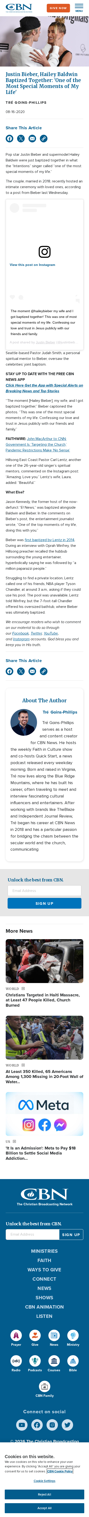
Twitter (36, 633)
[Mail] (32, 138)
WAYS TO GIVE (44, 1269)
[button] (76, 8)
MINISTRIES (44, 1251)
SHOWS (44, 1297)
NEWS (44, 1288)
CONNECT (44, 1279)
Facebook (20, 633)
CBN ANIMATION (44, 1306)
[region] (44, 1479)
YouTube (51, 633)
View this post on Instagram (32, 265)
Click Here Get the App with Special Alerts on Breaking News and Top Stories (44, 388)
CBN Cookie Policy (60, 1471)
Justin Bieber (45, 342)
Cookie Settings (45, 1481)
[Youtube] (22, 1425)
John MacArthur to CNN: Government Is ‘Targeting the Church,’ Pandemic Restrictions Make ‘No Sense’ (38, 444)
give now (58, 8)
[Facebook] (9, 138)
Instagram (21, 639)
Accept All (44, 1508)
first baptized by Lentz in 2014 (50, 540)
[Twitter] (21, 138)
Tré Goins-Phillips (26, 102)
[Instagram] (52, 1425)
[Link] (43, 138)
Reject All (44, 1494)
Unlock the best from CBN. (36, 880)
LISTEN (44, 1316)
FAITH (44, 1260)
